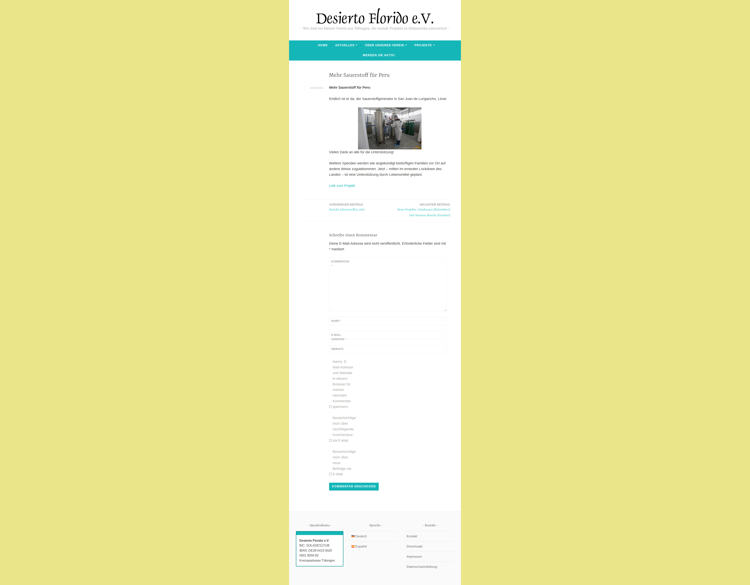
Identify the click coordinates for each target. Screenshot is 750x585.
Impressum (414, 556)
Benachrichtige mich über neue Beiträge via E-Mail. (343, 463)
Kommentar (340, 263)
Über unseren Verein (384, 45)
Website (337, 348)
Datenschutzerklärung (422, 566)
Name (336, 320)
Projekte (423, 45)
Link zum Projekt (342, 186)
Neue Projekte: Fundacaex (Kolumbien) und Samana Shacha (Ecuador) (423, 210)
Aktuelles (344, 45)
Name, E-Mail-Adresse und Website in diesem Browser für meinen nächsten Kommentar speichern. (343, 384)
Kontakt (412, 536)
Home (323, 45)
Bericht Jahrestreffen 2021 (347, 207)
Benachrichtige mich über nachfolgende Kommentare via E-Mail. (343, 429)
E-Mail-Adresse (338, 337)
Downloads (414, 546)
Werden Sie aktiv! (379, 55)
